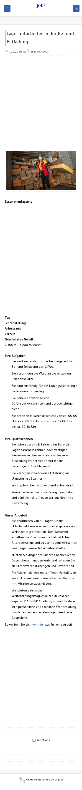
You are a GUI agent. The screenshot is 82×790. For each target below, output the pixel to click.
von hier (38, 625)
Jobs (41, 6)
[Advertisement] (41, 100)
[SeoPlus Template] (22, 780)
